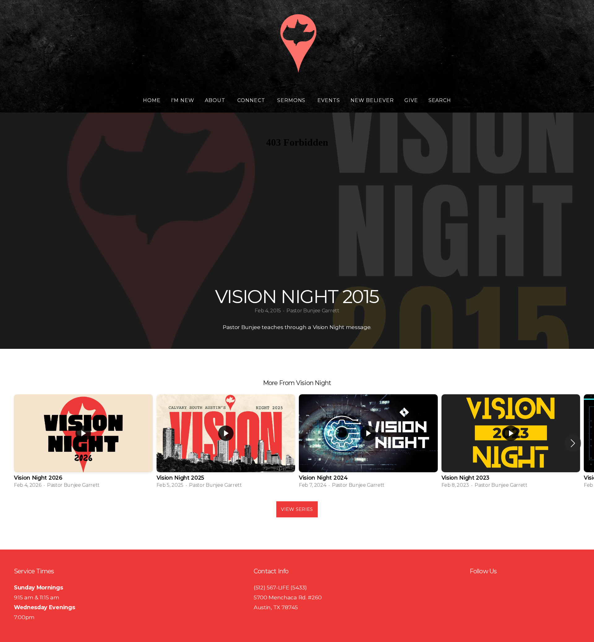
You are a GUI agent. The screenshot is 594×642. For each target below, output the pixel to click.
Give (411, 100)
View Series (297, 509)
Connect (252, 100)
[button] (573, 443)
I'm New (183, 100)
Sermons (292, 100)
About (216, 100)
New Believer (372, 100)
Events (328, 100)
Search (439, 100)
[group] (83, 443)
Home (152, 100)
